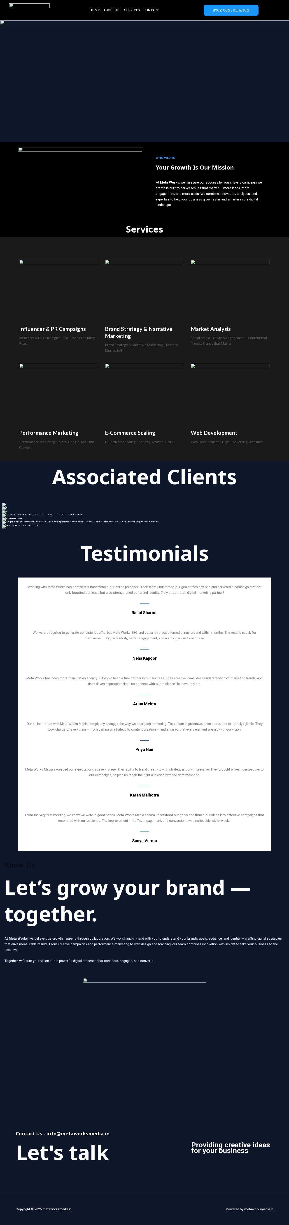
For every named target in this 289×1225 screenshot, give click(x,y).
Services (132, 10)
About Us (112, 10)
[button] (7, 516)
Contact (151, 10)
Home (95, 10)
